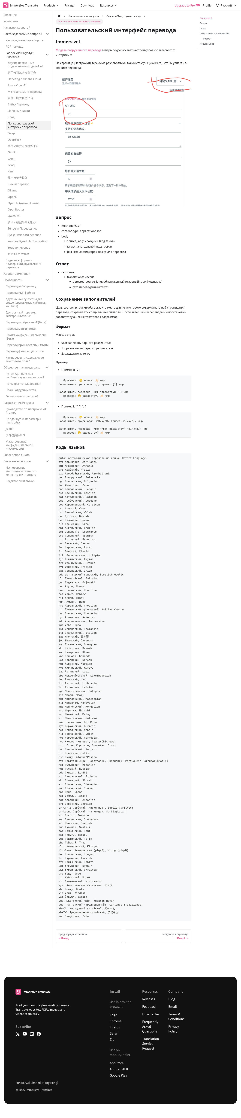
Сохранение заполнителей (214, 33)
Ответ (203, 28)
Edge (113, 1014)
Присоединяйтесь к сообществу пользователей (25, 375)
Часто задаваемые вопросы (25, 40)
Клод (11, 117)
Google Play (118, 1075)
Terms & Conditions (176, 1016)
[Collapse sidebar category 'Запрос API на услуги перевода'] (47, 54)
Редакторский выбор (20, 481)
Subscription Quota (17, 455)
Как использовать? (17, 27)
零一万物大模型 (18, 178)
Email (172, 1006)
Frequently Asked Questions (150, 1026)
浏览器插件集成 (15, 435)
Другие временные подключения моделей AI (25, 64)
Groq (11, 165)
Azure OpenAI (17, 85)
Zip (112, 1039)
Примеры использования (23, 384)
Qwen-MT (14, 216)
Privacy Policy (173, 1028)
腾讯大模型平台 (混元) (22, 222)
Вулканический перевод (24, 235)
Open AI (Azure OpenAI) (24, 203)
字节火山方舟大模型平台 (23, 146)
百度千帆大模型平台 (20, 98)
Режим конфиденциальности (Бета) (26, 336)
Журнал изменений (17, 274)
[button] (51, 5)
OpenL (12, 197)
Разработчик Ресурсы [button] (19, 403)
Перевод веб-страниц (21, 286)
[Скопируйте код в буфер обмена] (187, 380)
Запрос (204, 23)
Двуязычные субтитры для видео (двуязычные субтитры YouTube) (26, 302)
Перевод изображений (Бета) (26, 322)
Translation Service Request (150, 1043)
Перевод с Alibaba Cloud (24, 79)
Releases (148, 999)
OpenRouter (16, 209)
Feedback (149, 1006)
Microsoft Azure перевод (25, 92)
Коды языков (207, 43)
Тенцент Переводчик (22, 228)
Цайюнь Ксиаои (19, 111)
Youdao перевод (19, 247)
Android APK (119, 1069)
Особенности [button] (13, 280)
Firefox (115, 1027)
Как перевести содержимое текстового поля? (25, 359)
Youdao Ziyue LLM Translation (27, 241)
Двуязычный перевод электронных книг (20, 314)
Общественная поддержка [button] (22, 367)
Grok (11, 159)
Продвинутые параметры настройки (23, 420)
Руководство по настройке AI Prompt (26, 411)
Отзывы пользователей (22, 396)
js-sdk (9, 429)
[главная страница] (59, 16)
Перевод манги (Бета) (21, 329)
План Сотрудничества (21, 390)
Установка (11, 21)
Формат (207, 38)
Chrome (116, 1021)
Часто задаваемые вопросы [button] (23, 34)
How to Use (150, 1014)
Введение (10, 15)
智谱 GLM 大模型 (18, 254)
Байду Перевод (18, 104)
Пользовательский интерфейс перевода (22, 125)
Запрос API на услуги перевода (20, 54)
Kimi (11, 171)
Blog (171, 999)
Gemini (12, 152)
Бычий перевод (18, 184)
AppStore (117, 1063)
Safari (114, 1033)
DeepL (12, 133)
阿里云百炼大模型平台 (22, 73)
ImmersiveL (206, 18)
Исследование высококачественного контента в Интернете (21, 471)
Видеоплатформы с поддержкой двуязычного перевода (23, 263)
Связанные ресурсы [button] (17, 461)
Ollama (12, 190)
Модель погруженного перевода (78, 50)
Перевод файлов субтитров (25, 351)
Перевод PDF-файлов (20, 293)
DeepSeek (14, 140)
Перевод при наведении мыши (27, 345)
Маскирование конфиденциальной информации (19, 445)
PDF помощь (14, 46)
